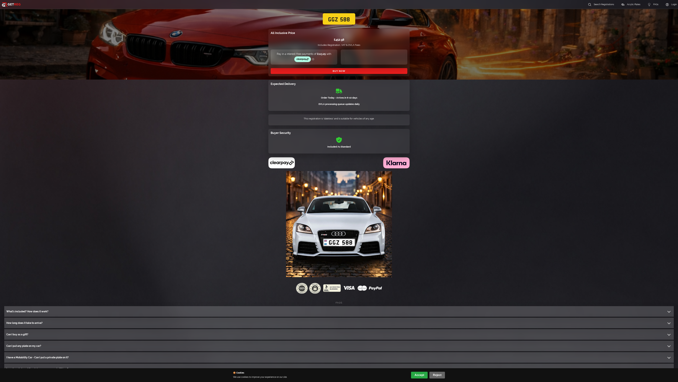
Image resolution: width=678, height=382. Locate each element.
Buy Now (339, 71)
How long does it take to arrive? (24, 323)
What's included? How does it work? (27, 311)
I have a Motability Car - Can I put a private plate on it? (37, 357)
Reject (437, 375)
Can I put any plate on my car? (23, 346)
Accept (419, 375)
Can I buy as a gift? (17, 334)
